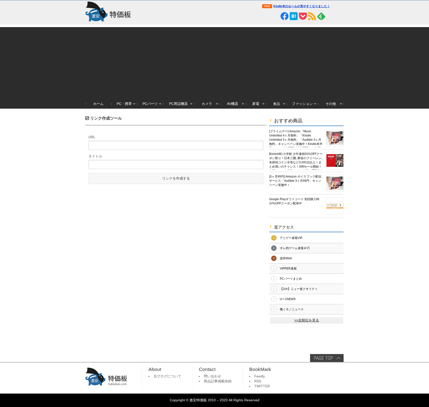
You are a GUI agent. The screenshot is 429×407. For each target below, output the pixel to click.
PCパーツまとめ (291, 278)
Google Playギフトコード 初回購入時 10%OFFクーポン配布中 (294, 201)
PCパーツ (150, 104)
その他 (330, 104)
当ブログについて (167, 376)
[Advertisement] (214, 62)
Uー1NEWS (288, 299)
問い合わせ (212, 376)
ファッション (302, 104)
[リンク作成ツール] (340, 16)
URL (91, 137)
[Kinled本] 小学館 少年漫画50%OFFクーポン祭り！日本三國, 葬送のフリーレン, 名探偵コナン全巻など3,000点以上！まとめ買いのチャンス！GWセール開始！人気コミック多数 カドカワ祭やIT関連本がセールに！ (296, 161)
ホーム (98, 104)
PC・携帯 (124, 104)
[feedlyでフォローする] (321, 16)
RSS (257, 381)
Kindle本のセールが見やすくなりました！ (301, 6)
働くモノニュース (292, 309)
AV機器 (232, 104)
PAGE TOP (327, 358)
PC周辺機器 (178, 104)
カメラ (207, 104)
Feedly (259, 376)
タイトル (95, 156)
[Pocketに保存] (303, 16)
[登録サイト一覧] (330, 16)
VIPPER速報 (288, 268)
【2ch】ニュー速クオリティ (299, 289)
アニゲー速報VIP (291, 238)
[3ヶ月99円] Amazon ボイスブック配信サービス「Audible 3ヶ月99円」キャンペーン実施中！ (295, 181)
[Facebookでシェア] (284, 16)
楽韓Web (286, 258)
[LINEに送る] (275, 16)
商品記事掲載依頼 (218, 381)
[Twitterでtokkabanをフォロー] (266, 16)
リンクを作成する (176, 178)
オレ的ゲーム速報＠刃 (295, 248)
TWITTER (262, 386)
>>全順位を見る (306, 320)
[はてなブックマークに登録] (294, 16)
